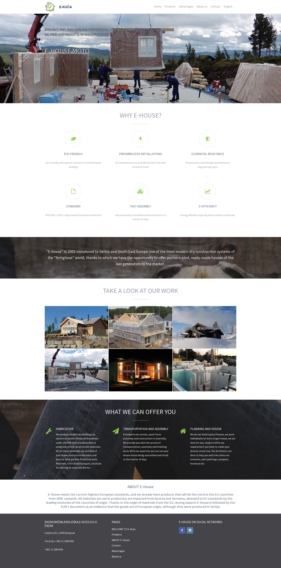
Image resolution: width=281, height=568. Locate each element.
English (228, 6)
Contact (215, 6)
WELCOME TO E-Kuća (123, 529)
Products (170, 6)
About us (202, 6)
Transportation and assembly (145, 429)
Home (157, 6)
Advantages (186, 6)
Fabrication (65, 429)
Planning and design (205, 429)
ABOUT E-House (121, 540)
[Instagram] (190, 530)
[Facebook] (182, 530)
